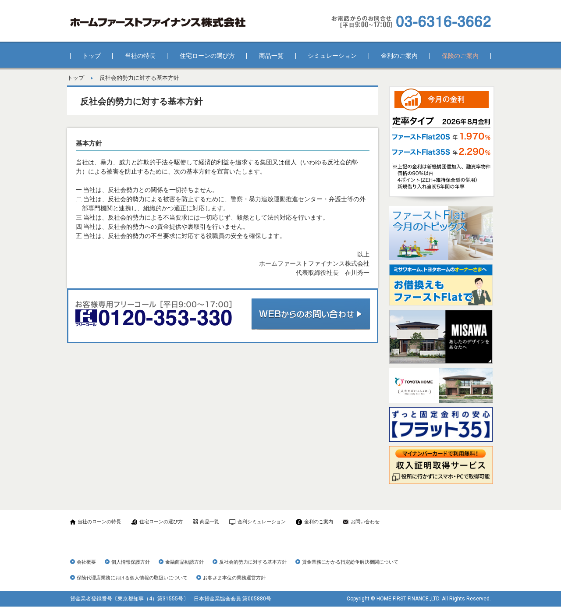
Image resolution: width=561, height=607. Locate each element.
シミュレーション (332, 55)
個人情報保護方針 (130, 562)
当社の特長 (140, 55)
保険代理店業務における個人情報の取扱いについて (132, 578)
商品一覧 (271, 55)
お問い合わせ (365, 522)
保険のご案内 (460, 55)
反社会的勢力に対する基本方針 (253, 562)
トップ (91, 55)
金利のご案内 (399, 55)
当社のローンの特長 (99, 522)
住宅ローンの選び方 (207, 55)
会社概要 (86, 562)
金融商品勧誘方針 (184, 562)
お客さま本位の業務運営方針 (234, 578)
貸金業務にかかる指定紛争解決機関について (350, 562)
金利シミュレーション (262, 522)
